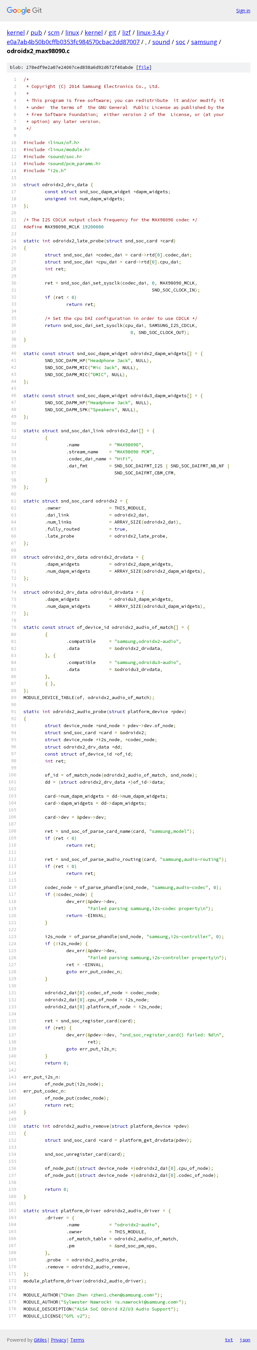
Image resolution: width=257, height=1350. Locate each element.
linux (72, 32)
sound (161, 42)
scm (54, 32)
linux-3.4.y (151, 32)
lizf (126, 32)
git (112, 32)
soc (180, 42)
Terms (77, 1340)
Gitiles (40, 1340)
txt (229, 1340)
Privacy (58, 1340)
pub (36, 32)
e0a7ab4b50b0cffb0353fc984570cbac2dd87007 (73, 42)
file (144, 67)
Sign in (243, 10)
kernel (16, 32)
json (245, 1340)
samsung (204, 42)
